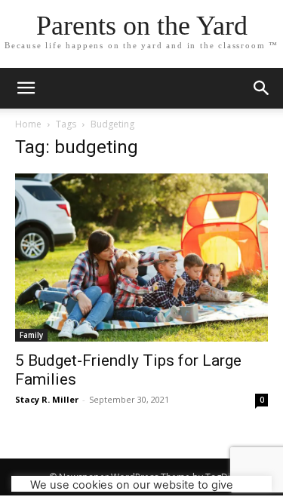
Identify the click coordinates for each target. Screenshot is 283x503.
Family (31, 335)
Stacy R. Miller (46, 399)
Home (28, 124)
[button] (262, 88)
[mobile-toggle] (26, 88)
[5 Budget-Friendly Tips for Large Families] (141, 257)
